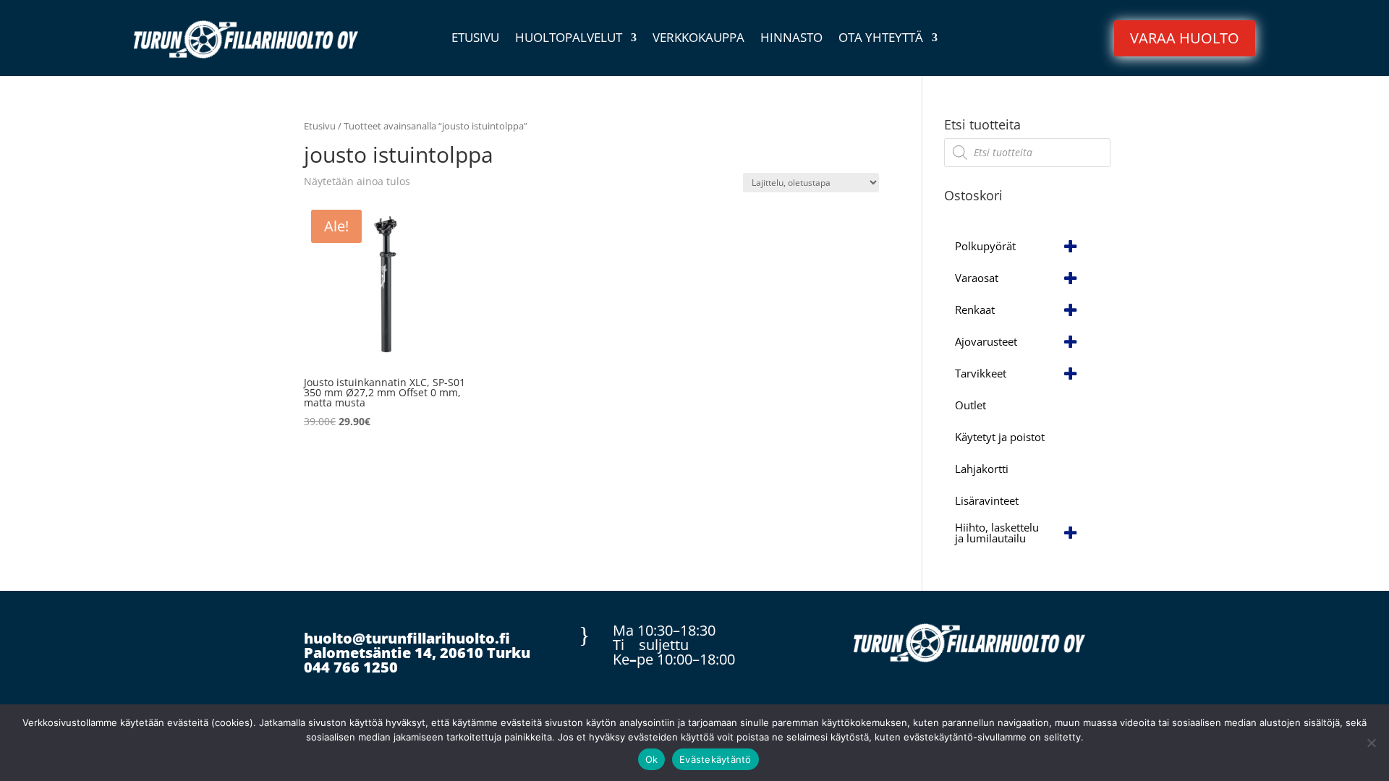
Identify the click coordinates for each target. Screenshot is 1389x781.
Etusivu (475, 39)
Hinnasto (791, 39)
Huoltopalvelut (568, 39)
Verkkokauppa (698, 39)
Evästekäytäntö (715, 759)
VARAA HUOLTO (1184, 38)
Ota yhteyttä (880, 39)
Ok (651, 759)
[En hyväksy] (1371, 742)
